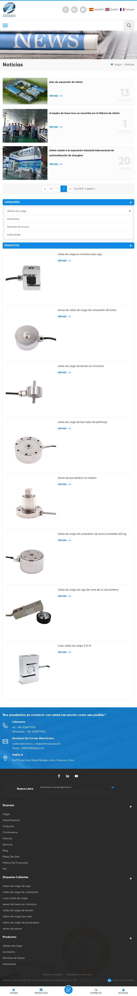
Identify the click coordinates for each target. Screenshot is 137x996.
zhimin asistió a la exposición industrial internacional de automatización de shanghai (81, 153)
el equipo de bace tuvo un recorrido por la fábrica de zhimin (84, 113)
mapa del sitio (11, 857)
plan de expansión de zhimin (66, 82)
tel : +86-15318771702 (24, 727)
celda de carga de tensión (18, 910)
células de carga (16, 211)
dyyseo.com (100, 980)
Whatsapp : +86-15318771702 (28, 731)
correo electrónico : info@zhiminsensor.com (36, 744)
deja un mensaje (68, 989)
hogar (117, 64)
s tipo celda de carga (15, 898)
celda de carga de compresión (20, 892)
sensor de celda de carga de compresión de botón (87, 310)
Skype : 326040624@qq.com (28, 748)
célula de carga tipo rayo (17, 916)
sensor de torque (12, 928)
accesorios (13, 219)
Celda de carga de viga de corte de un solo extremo (88, 590)
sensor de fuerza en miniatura (20, 904)
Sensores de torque (18, 227)
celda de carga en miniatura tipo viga (80, 254)
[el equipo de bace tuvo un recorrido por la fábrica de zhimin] (25, 126)
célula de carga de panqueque (21, 922)
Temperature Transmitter (79, 975)
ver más (53, 96)
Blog (5, 850)
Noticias (7, 838)
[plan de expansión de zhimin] (25, 91)
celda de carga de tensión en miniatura (81, 366)
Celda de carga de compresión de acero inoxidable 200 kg (92, 534)
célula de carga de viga (17, 886)
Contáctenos (10, 832)
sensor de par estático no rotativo (77, 478)
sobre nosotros (11, 820)
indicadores (13, 235)
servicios (7, 844)
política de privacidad (15, 863)
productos (8, 826)
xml (5, 869)
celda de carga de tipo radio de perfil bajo (82, 422)
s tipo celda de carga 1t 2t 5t (74, 646)
